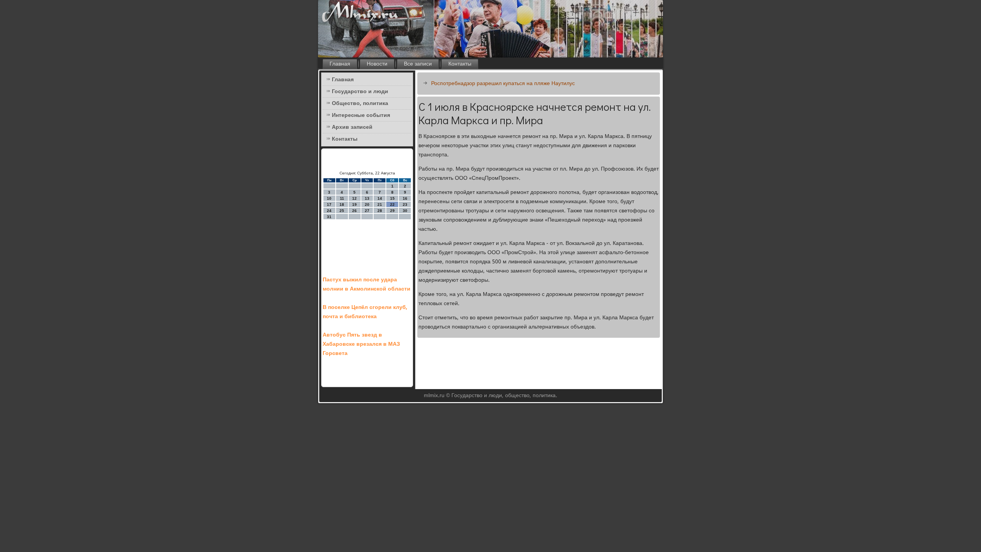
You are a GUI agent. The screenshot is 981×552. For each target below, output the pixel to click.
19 (354, 204)
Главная (340, 64)
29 (392, 211)
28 (379, 211)
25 (342, 211)
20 (367, 204)
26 (354, 211)
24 (329, 211)
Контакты (459, 64)
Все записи (418, 64)
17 (329, 204)
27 (367, 211)
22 (392, 204)
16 (405, 198)
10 (329, 198)
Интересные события (361, 115)
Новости (377, 64)
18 (342, 204)
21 (379, 204)
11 (342, 198)
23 (405, 204)
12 (354, 198)
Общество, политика (360, 103)
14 (379, 198)
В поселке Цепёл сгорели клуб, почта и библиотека (365, 312)
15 (392, 198)
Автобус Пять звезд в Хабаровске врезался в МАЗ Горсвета (361, 344)
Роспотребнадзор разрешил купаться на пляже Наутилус (503, 83)
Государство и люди (360, 91)
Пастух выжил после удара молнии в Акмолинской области (366, 284)
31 (329, 217)
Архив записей (352, 127)
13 (367, 198)
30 (405, 211)
